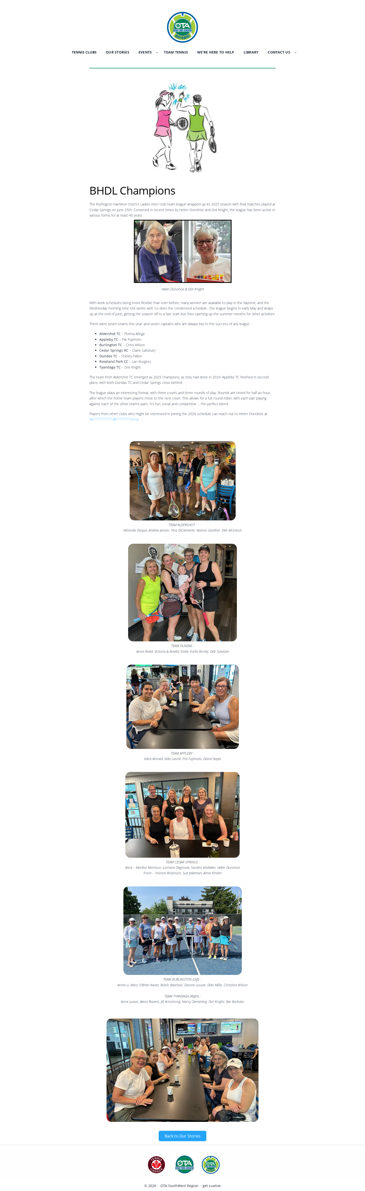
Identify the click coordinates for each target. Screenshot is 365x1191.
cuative (215, 1185)
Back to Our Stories (183, 1136)
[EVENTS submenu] (157, 52)
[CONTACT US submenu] (295, 52)
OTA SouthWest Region (179, 1185)
